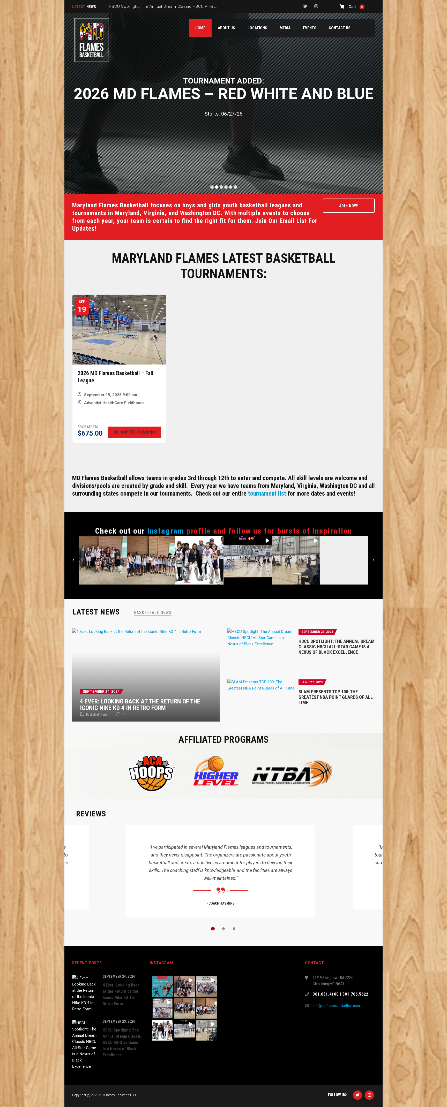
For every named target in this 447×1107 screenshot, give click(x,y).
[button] (103, 560)
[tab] (153, 612)
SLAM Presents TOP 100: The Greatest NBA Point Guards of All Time (336, 697)
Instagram (165, 530)
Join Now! (349, 206)
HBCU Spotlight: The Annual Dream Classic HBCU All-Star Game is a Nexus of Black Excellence (337, 647)
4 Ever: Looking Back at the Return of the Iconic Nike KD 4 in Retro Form (140, 704)
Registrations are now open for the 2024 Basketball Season (166, 6)
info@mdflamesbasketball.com (336, 1005)
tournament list (267, 493)
